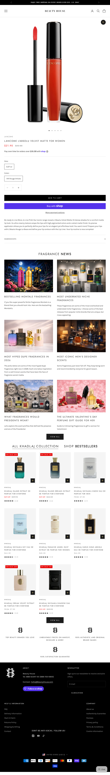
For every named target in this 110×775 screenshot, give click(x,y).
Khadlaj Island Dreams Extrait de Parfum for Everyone (54, 492)
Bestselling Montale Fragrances (27, 296)
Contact (7, 731)
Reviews (89, 718)
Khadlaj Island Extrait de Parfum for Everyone (17, 492)
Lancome (8, 136)
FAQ (5, 709)
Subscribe (77, 693)
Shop (81, 446)
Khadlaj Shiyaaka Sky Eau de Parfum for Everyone (19, 548)
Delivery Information (13, 713)
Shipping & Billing (12, 727)
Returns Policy (10, 722)
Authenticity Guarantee (96, 713)
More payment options (55, 212)
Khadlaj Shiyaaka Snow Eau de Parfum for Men (90, 492)
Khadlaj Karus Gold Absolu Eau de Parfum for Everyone (88, 548)
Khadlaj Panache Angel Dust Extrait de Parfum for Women (54, 548)
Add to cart (55, 198)
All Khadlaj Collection (35, 446)
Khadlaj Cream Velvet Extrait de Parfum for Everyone (19, 604)
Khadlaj (7, 487)
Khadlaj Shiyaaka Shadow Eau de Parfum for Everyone (54, 604)
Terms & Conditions (94, 727)
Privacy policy (92, 722)
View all (55, 437)
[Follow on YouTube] (38, 735)
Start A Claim (9, 718)
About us (90, 709)
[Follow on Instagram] (33, 735)
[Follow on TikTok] (43, 735)
